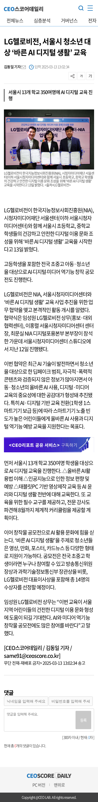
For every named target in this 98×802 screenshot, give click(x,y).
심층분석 (42, 20)
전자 (92, 20)
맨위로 (59, 785)
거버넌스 (69, 20)
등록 (83, 720)
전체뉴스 (15, 20)
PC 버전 (38, 785)
